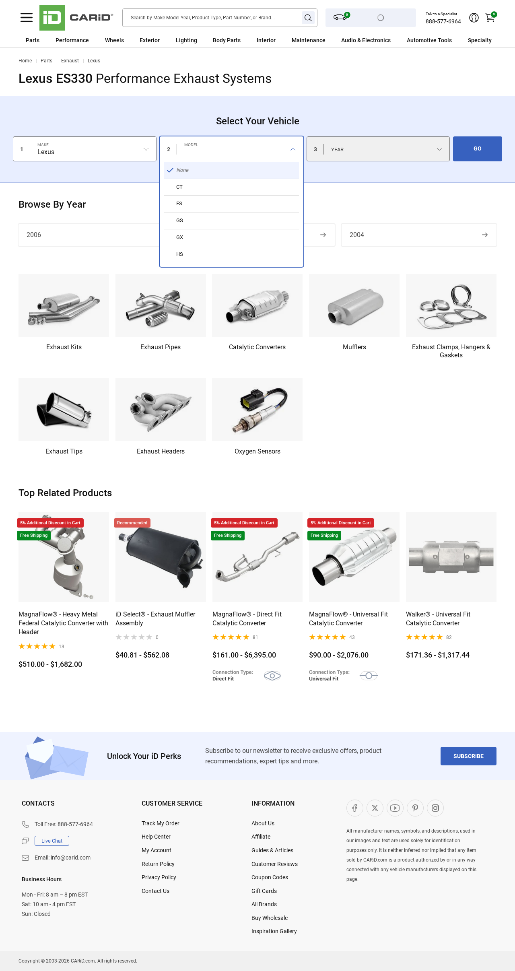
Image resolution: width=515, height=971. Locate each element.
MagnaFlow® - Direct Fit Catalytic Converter (247, 618)
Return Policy (158, 864)
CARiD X (375, 808)
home (25, 61)
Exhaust (70, 61)
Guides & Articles (272, 850)
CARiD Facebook (354, 808)
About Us (262, 823)
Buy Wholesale (269, 918)
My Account (156, 850)
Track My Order (160, 823)
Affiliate (260, 836)
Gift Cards (264, 891)
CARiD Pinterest (415, 808)
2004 (357, 235)
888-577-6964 (443, 21)
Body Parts (227, 40)
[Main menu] (26, 17)
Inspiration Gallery (274, 931)
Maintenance (308, 40)
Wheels (114, 40)
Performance (72, 40)
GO (478, 148)
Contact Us (155, 891)
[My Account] (474, 17)
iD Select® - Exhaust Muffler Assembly (155, 618)
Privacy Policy (159, 877)
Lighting (186, 40)
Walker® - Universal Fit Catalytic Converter (438, 618)
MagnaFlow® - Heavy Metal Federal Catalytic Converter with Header (63, 623)
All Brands (264, 904)
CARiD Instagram (435, 808)
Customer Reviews (274, 864)
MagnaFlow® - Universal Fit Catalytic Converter (348, 618)
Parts (32, 40)
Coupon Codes (269, 877)
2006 (34, 235)
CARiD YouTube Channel (395, 808)
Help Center (156, 836)
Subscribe (468, 756)
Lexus (94, 61)
